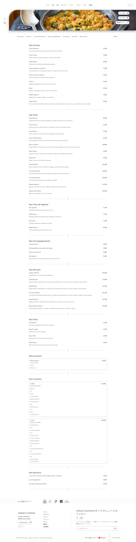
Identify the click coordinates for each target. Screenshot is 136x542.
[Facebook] (5, 19)
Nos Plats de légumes (39, 36)
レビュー (71, 5)
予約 (53, 5)
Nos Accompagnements (54, 36)
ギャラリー (64, 5)
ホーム (47, 5)
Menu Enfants (83, 36)
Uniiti (118, 537)
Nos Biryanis (66, 36)
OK (115, 528)
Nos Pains (75, 36)
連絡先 (90, 5)
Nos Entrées (20, 36)
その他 (115, 36)
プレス (85, 5)
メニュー (78, 5)
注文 (58, 5)
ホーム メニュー (21, 24)
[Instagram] (5, 23)
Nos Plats (28, 36)
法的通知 (45, 526)
